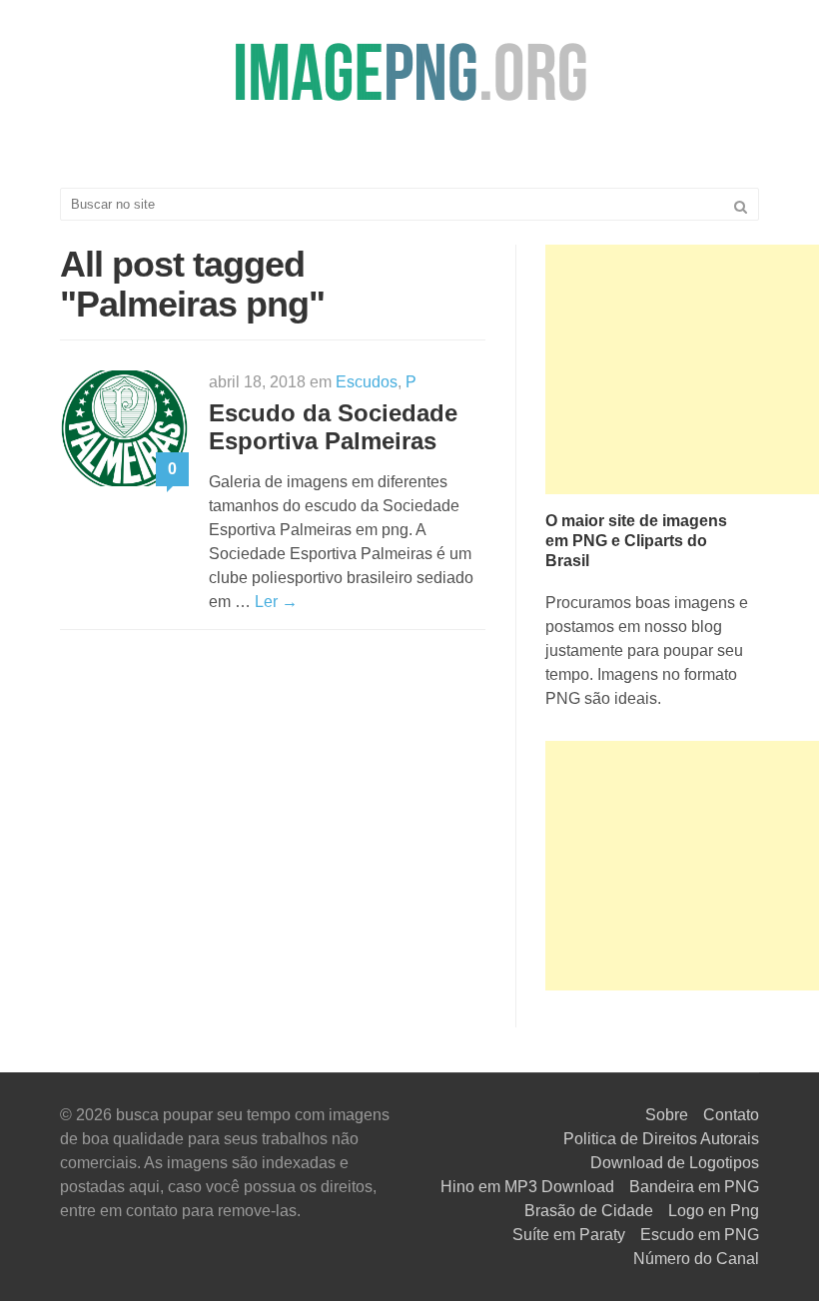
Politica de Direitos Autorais (661, 1138)
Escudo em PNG (699, 1234)
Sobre (666, 1114)
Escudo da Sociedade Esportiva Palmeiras (333, 426)
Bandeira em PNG (694, 1186)
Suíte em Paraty (568, 1234)
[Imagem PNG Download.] (409, 71)
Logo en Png (713, 1210)
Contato (731, 1114)
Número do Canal (696, 1258)
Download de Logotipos (674, 1162)
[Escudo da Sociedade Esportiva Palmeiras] (124, 426)
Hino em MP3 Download (527, 1186)
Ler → (276, 601)
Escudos (367, 381)
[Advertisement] (682, 369)
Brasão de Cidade (588, 1210)
